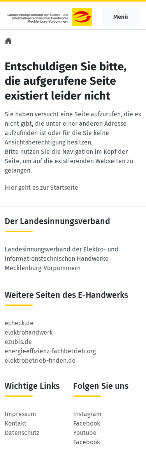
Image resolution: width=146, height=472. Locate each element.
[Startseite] (9, 41)
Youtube (85, 432)
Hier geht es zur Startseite (41, 187)
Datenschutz (22, 432)
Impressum (20, 414)
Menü (120, 16)
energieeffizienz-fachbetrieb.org (50, 351)
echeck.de (19, 323)
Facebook (86, 423)
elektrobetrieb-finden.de (40, 360)
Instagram (87, 414)
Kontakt (15, 423)
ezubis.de (18, 342)
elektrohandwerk (29, 332)
